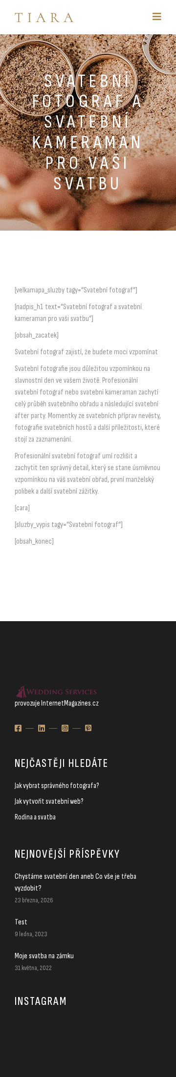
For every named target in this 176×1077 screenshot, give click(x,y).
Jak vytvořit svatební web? (49, 801)
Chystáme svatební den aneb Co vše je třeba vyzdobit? (75, 882)
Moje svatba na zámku (44, 956)
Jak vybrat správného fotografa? (57, 785)
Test (21, 922)
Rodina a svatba (35, 817)
